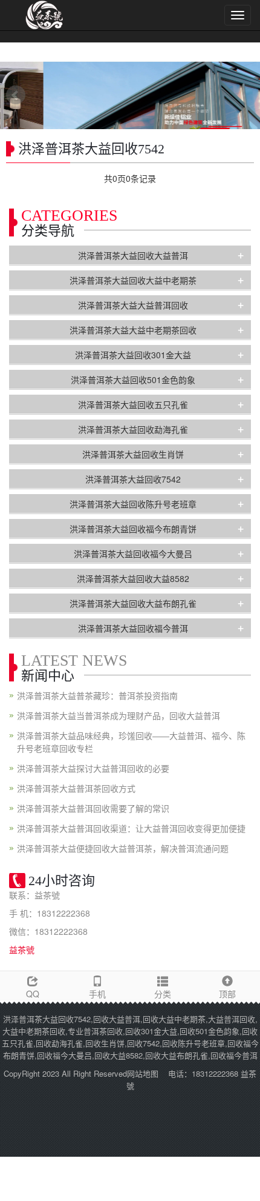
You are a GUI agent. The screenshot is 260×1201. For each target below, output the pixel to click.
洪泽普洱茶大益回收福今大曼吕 (133, 553)
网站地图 (142, 1073)
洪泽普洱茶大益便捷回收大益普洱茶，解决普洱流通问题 (123, 848)
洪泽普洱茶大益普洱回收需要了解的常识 (93, 808)
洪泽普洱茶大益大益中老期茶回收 (133, 330)
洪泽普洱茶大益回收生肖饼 (133, 454)
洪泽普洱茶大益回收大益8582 (133, 578)
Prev (15, 95)
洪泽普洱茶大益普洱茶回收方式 (76, 788)
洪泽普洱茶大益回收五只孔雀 (133, 404)
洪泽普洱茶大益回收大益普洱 (133, 255)
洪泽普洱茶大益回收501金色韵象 (133, 379)
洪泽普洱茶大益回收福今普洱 (133, 628)
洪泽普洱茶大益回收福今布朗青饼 (133, 529)
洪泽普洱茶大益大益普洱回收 (133, 305)
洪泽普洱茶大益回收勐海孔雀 (133, 429)
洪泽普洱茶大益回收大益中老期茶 (133, 280)
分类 (162, 994)
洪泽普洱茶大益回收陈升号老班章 (133, 504)
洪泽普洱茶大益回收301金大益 (133, 355)
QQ (32, 994)
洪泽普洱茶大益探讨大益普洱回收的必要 (93, 768)
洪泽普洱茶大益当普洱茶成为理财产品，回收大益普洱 (118, 715)
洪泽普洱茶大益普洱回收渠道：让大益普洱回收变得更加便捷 (131, 828)
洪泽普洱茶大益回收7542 (133, 479)
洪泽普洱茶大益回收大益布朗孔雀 (133, 603)
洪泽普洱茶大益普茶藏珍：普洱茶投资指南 (97, 695)
